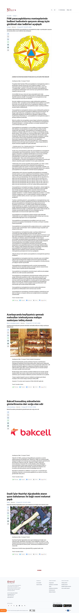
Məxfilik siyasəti (65, 584)
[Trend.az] (11, 10)
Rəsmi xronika (39, 584)
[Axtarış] (51, 10)
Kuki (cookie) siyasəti (66, 588)
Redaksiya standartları (53, 588)
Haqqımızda (51, 582)
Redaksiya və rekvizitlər (53, 584)
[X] (14, 606)
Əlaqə (50, 586)
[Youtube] (17, 606)
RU (70, 610)
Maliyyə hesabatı (52, 591)
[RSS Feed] (25, 606)
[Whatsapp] (8, 606)
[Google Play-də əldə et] (67, 605)
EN (65, 610)
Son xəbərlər (38, 582)
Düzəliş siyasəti (52, 590)
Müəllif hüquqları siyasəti (66, 586)
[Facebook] (11, 606)
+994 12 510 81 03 (10, 595)
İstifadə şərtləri (64, 582)
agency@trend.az (10, 597)
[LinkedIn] (22, 606)
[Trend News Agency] (10, 581)
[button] (8, 34)
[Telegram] (19, 606)
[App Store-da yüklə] (58, 605)
